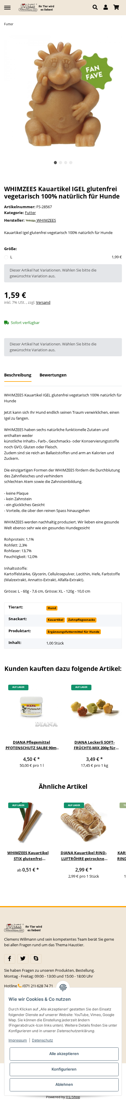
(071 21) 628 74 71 (38, 985)
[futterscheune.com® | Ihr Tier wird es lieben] (37, 7)
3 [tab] (65, 162)
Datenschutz (42, 1040)
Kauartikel (55, 620)
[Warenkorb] (116, 7)
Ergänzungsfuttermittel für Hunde (73, 632)
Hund (52, 608)
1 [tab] (55, 162)
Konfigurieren (64, 1069)
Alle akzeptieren (64, 1053)
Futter (30, 212)
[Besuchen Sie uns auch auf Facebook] (9, 959)
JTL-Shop (73, 1096)
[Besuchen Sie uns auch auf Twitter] (22, 959)
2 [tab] (60, 162)
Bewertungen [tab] (53, 375)
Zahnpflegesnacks (81, 620)
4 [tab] (70, 162)
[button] (97, 7)
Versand (43, 302)
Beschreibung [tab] (17, 375)
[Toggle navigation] (7, 5)
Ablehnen (64, 1084)
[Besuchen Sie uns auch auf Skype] (36, 959)
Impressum (17, 1040)
